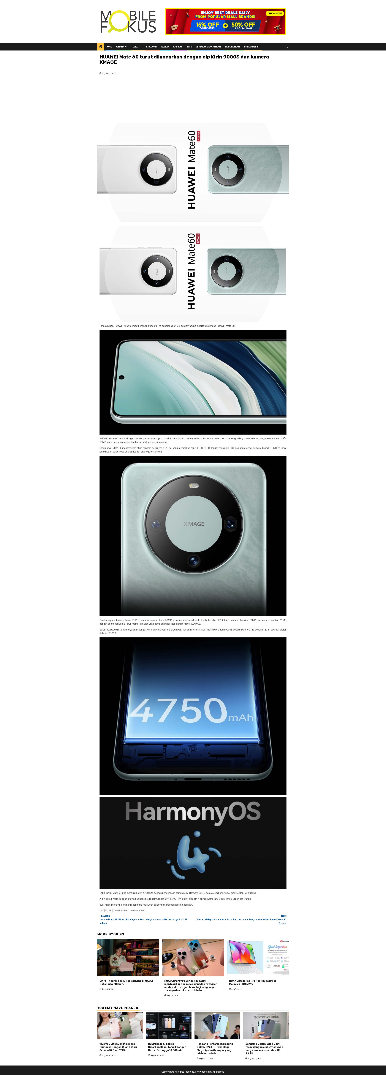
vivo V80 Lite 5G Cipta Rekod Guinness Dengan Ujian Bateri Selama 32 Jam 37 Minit (118, 1047)
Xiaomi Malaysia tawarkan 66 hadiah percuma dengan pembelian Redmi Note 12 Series (241, 919)
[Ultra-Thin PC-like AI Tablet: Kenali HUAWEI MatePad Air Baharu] (128, 957)
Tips (189, 47)
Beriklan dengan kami (208, 47)
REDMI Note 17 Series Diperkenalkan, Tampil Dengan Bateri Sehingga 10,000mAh (167, 1047)
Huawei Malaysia (121, 910)
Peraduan (151, 47)
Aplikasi (178, 47)
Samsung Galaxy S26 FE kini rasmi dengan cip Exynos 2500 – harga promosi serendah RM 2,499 (265, 1048)
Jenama (119, 47)
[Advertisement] (193, 100)
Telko (134, 47)
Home (109, 47)
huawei (108, 910)
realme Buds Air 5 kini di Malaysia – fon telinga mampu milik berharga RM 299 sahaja (143, 919)
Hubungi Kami (232, 47)
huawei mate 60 (137, 910)
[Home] (100, 47)
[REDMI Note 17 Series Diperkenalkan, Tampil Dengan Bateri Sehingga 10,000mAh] (169, 1025)
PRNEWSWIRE (251, 47)
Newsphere (203, 1071)
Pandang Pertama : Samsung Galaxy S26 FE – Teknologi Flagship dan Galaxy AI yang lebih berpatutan (215, 1048)
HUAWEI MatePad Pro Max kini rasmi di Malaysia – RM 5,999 (252, 982)
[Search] (286, 47)
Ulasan (164, 47)
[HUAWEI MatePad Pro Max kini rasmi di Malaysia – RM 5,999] (258, 957)
